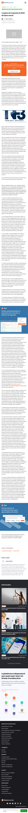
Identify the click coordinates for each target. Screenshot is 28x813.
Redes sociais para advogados (8, 772)
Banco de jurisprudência (7, 776)
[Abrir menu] (25, 3)
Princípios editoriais (6, 787)
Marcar (24, 810)
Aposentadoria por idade (7, 726)
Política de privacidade (7, 793)
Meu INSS (4, 760)
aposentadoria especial (18, 57)
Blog (11, 7)
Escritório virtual (5, 780)
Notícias (14, 7)
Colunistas (4, 752)
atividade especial (16, 384)
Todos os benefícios (6, 743)
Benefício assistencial (6, 734)
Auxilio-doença (5, 728)
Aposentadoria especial (7, 738)
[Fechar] (1, 809)
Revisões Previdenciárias (7, 766)
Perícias (3, 762)
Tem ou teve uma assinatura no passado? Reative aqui (10, 690)
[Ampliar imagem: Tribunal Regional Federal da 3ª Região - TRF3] (14, 34)
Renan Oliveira (9, 19)
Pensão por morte (6, 740)
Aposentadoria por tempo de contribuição (11, 730)
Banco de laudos (5, 774)
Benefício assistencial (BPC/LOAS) (9, 758)
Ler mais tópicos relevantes (14, 663)
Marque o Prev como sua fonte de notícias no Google (13, 9)
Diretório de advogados (7, 778)
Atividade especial (6, 757)
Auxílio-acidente (5, 742)
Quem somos (4, 785)
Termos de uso (5, 791)
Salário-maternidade (6, 736)
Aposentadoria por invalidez (8, 732)
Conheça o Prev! (14, 71)
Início (8, 7)
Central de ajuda (5, 789)
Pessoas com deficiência (7, 764)
